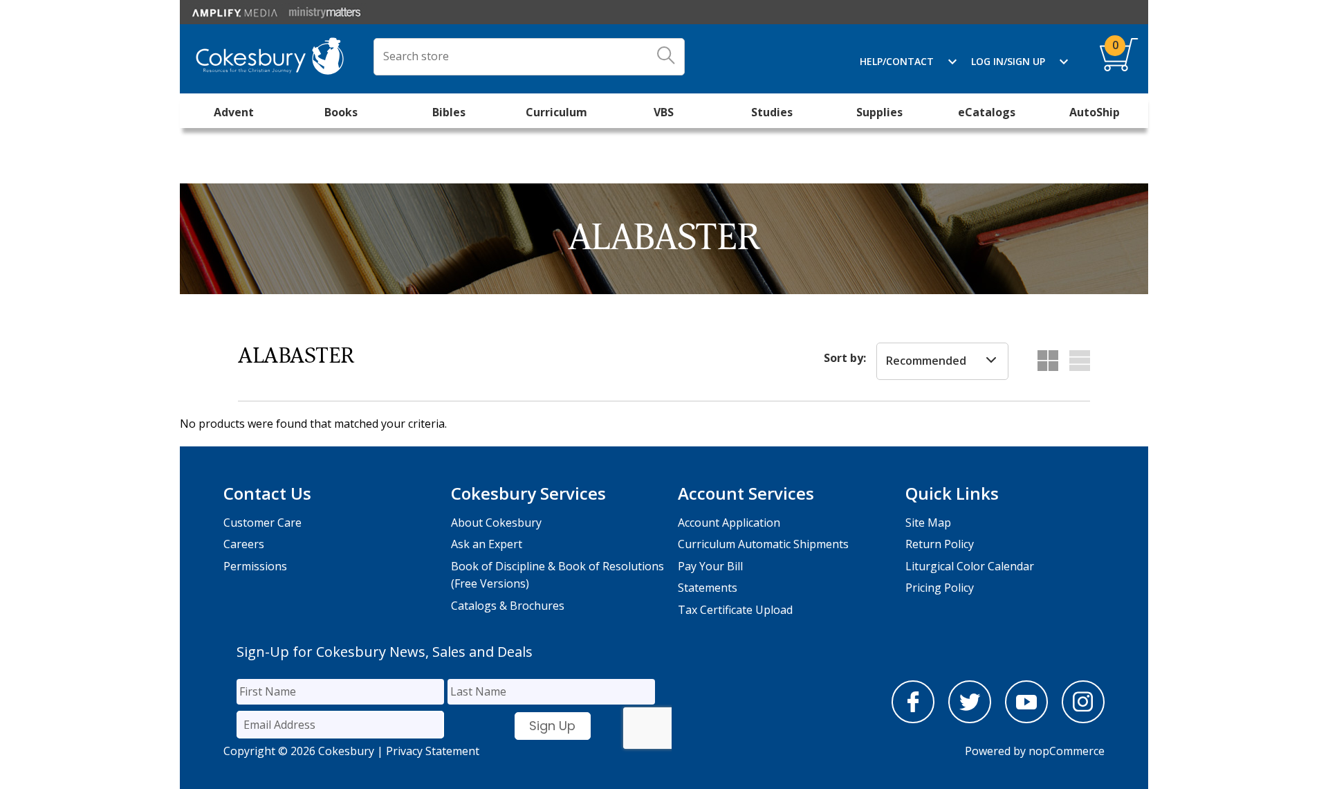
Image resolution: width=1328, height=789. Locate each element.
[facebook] (913, 719)
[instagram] (1083, 719)
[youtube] (1026, 719)
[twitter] (969, 719)
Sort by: (845, 357)
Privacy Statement (432, 751)
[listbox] (942, 361)
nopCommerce (1067, 751)
